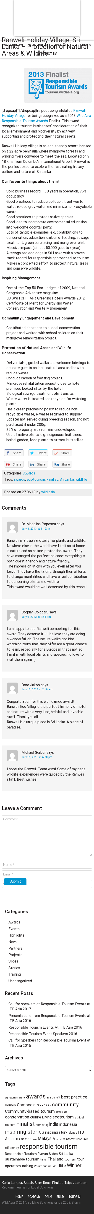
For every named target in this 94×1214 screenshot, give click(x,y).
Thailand (55, 1159)
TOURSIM (74, 1197)
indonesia (68, 1124)
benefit (56, 1097)
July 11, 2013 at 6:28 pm (36, 757)
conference (61, 1111)
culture (35, 1117)
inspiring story (56, 1132)
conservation (17, 1117)
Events (14, 929)
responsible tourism (49, 1146)
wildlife (81, 479)
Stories (14, 968)
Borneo (10, 1105)
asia (22, 1097)
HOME (19, 1197)
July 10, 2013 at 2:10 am (36, 689)
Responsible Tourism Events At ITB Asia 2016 (45, 1027)
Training (14, 974)
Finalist (52, 479)
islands (72, 1132)
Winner (74, 1165)
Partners (15, 948)
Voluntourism (43, 1166)
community (65, 1104)
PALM (48, 1197)
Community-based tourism (30, 1111)
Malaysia (46, 1138)
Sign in (76, 1202)
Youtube (55, 901)
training (27, 1166)
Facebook (47, 901)
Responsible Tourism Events (26, 1154)
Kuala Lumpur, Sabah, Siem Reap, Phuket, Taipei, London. (44, 1183)
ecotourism (36, 479)
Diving (47, 1117)
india (53, 1124)
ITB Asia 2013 (22, 1139)
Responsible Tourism (47, 18)
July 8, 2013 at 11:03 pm (36, 528)
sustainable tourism (22, 1159)
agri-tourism (11, 1097)
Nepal (59, 1139)
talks (43, 1159)
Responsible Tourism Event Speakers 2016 (42, 1034)
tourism (70, 1159)
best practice (74, 1097)
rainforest (69, 1139)
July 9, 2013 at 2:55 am (36, 616)
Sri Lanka (67, 479)
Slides (13, 961)
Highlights (16, 935)
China (40, 1105)
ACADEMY (34, 1197)
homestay (42, 1124)
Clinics (47, 1105)
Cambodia (26, 1104)
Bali (49, 1097)
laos (34, 1139)
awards (19, 479)
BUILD (60, 1197)
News (13, 942)
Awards (29, 473)
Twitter (38, 901)
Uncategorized (20, 981)
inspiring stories (24, 1132)
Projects (15, 955)
